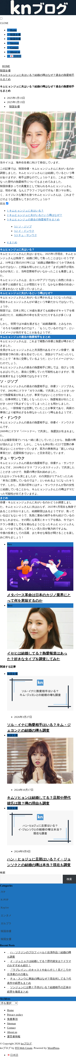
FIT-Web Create (23, 1047)
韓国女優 (15, 34)
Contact (14, 47)
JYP (3, 891)
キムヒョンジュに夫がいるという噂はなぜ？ (34, 215)
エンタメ (6, 915)
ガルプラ (6, 923)
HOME (6, 66)
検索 (2, 872)
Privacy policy (15, 1014)
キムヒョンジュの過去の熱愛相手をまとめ (33, 219)
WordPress (53, 1047)
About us (15, 51)
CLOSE (4, 23)
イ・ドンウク (24, 230)
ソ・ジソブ (23, 226)
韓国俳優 (15, 38)
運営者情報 (13, 1036)
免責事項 (12, 1018)
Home (13, 30)
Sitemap (14, 43)
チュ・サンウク (25, 235)
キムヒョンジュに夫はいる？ (25, 210)
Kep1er (5, 907)
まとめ (12, 242)
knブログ (26, 1043)
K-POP (4, 899)
